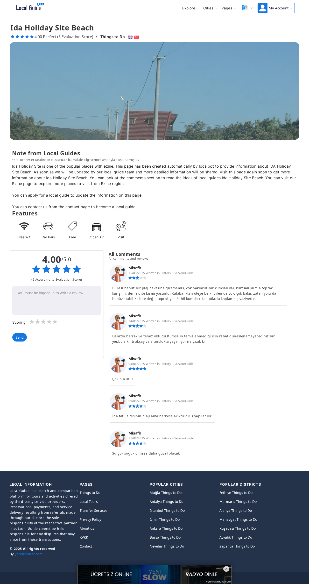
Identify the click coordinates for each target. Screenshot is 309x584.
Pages (227, 8)
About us (87, 528)
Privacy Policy (90, 519)
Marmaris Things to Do (238, 501)
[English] (129, 36)
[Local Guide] (29, 7)
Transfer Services (93, 510)
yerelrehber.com (28, 554)
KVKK (84, 537)
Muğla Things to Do (166, 492)
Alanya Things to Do (235, 510)
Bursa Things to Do (165, 537)
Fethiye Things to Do (236, 492)
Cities (208, 8)
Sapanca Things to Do (237, 546)
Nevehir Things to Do (167, 546)
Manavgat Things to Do (238, 519)
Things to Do (112, 36)
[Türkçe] (137, 36)
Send (19, 337)
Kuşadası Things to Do (237, 528)
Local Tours (89, 501)
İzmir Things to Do (165, 519)
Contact (86, 546)
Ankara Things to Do (166, 528)
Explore (188, 8)
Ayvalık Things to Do (235, 537)
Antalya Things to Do (166, 501)
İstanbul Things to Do (167, 510)
